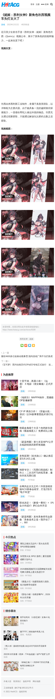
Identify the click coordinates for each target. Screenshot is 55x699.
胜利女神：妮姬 (26, 339)
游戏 (3, 25)
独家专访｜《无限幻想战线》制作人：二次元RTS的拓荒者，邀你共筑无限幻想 (36, 472)
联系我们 (17, 681)
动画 (22, 588)
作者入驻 (7, 681)
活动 (22, 563)
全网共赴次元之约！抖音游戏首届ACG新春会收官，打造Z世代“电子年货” (36, 489)
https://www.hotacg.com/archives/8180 (19, 330)
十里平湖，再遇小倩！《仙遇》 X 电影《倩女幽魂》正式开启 (36, 384)
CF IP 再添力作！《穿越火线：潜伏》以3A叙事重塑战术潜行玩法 (36, 414)
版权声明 (27, 681)
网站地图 (36, 681)
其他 (22, 550)
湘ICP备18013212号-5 (23, 688)
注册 (38, 4)
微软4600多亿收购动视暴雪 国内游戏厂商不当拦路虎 (27, 356)
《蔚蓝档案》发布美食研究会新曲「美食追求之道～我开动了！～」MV (36, 519)
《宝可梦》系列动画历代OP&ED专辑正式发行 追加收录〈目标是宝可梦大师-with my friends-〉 (27, 364)
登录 (32, 4)
